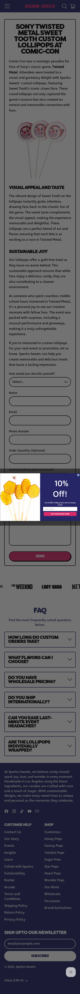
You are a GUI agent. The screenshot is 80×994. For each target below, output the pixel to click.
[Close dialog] (78, 475)
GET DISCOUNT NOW (60, 514)
